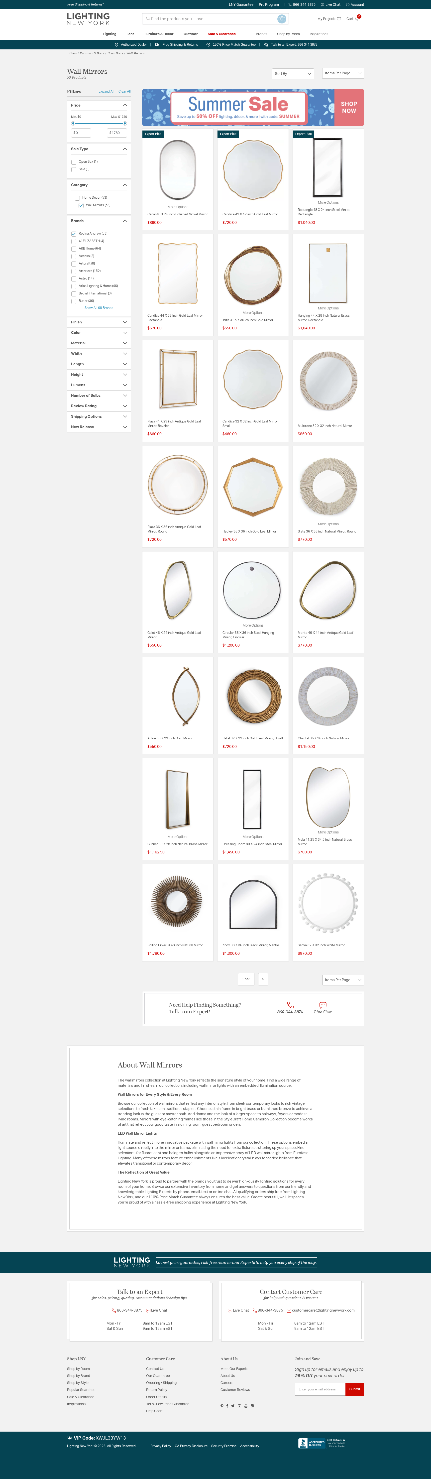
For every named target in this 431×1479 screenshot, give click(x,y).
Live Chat (332, 4)
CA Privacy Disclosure (191, 1446)
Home (73, 53)
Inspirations (76, 1404)
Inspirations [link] (319, 34)
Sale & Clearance (80, 1397)
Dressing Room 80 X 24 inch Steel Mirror (252, 844)
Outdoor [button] (191, 34)
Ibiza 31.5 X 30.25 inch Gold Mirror (247, 320)
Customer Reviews (235, 1390)
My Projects (327, 19)
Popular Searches (81, 1390)
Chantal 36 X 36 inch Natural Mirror (323, 738)
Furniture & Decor (92, 53)
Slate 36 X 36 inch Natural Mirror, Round (327, 531)
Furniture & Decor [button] (159, 34)
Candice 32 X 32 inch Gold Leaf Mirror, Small (250, 424)
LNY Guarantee (241, 4)
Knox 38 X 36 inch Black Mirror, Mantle (250, 945)
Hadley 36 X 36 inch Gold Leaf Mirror (249, 531)
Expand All (106, 91)
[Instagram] (239, 1406)
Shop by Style (78, 1383)
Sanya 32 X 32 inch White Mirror (321, 945)
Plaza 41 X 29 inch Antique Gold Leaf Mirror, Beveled (174, 424)
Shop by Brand (78, 1376)
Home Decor (116, 53)
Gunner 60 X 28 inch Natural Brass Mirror (177, 844)
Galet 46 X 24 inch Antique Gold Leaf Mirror (174, 635)
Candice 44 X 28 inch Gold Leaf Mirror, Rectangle (175, 318)
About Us (227, 1376)
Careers (226, 1383)
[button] (355, 4)
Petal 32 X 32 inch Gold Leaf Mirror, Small (252, 738)
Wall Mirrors (135, 53)
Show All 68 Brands (99, 308)
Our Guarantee (158, 1376)
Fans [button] (130, 34)
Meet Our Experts (234, 1369)
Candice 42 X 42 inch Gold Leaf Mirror (250, 214)
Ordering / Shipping (161, 1383)
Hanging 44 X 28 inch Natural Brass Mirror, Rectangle (324, 318)
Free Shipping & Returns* (85, 4)
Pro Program (269, 4)
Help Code (154, 1411)
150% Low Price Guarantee (167, 1404)
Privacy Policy (160, 1446)
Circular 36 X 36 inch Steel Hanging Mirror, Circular (248, 635)
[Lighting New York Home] (88, 19)
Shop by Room (78, 1369)
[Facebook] (227, 1406)
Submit (354, 1389)
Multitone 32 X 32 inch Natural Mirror (325, 426)
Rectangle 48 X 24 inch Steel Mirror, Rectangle (324, 212)
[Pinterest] (221, 1406)
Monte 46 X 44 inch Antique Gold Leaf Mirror (325, 635)
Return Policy (156, 1390)
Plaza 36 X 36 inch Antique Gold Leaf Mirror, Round (174, 529)
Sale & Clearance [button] (222, 34)
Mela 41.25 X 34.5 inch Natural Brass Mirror (325, 842)
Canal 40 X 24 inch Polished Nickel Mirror (177, 214)
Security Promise (223, 1446)
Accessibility (249, 1446)
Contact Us (155, 1369)
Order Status (156, 1397)
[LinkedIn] (252, 1406)
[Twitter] (233, 1406)
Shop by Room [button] (288, 34)
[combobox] (215, 18)
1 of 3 (246, 979)
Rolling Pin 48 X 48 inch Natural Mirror (175, 945)
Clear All (124, 91)
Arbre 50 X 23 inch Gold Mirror (170, 738)
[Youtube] (245, 1406)
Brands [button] (261, 34)
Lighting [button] (109, 34)
